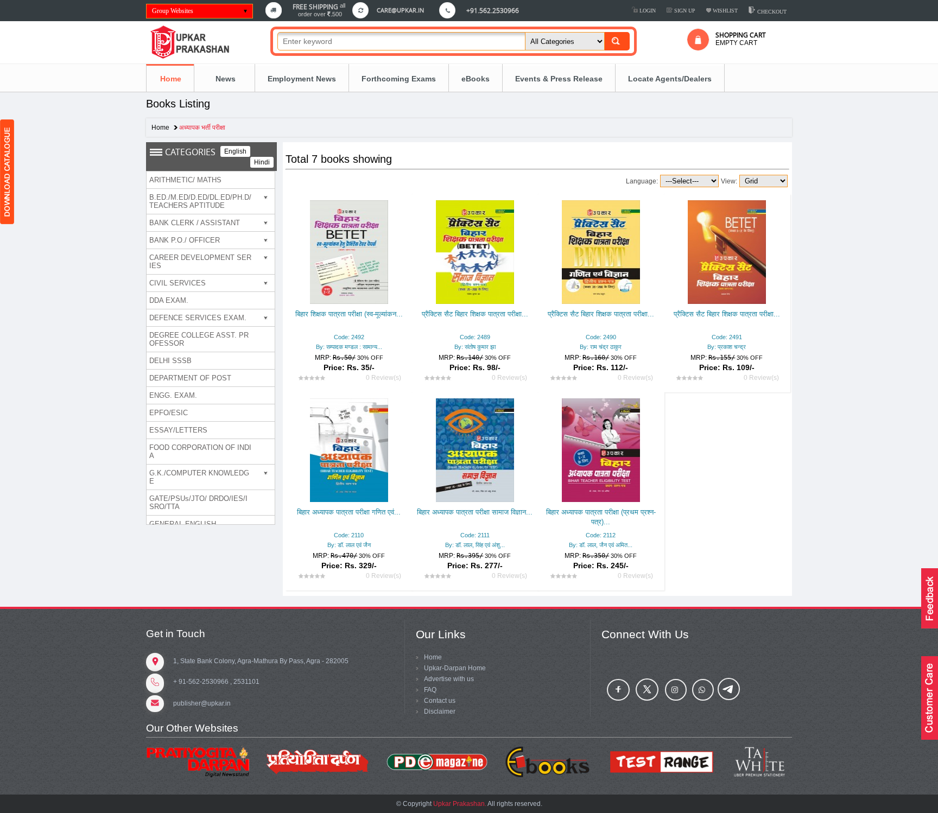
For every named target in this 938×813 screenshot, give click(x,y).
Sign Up (684, 11)
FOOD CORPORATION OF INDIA (200, 451)
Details (349, 314)
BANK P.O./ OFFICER (184, 240)
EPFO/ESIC (168, 413)
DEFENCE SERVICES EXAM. (197, 318)
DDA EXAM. (168, 300)
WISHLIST (724, 11)
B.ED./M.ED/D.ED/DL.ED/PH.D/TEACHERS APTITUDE (200, 201)
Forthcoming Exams (399, 78)
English (235, 151)
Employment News (302, 78)
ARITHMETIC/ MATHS (185, 180)
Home (170, 78)
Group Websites (172, 11)
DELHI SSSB (170, 361)
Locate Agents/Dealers (670, 78)
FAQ (430, 690)
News (224, 78)
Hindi (262, 162)
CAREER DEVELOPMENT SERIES (200, 261)
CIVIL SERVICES (177, 283)
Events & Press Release (559, 78)
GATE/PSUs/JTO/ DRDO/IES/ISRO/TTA (198, 502)
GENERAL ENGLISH (182, 524)
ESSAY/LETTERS (178, 430)
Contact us (439, 700)
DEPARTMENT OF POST (190, 378)
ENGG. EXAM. (173, 395)
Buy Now (492, 335)
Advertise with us (449, 679)
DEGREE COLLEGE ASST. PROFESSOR (199, 339)
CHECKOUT (771, 12)
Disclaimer (439, 711)
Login (647, 11)
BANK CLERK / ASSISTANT (194, 223)
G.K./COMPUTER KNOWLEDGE (199, 477)
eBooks (475, 78)
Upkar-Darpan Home (455, 668)
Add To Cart (443, 335)
